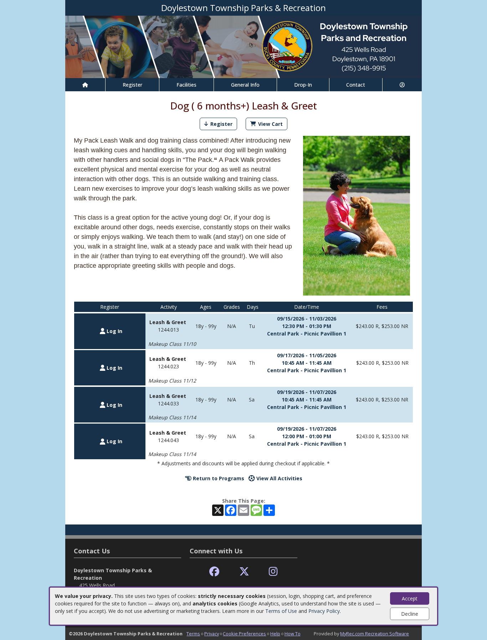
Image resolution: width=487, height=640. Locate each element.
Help (275, 633)
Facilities (186, 84)
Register (132, 84)
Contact (355, 84)
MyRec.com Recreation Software (374, 633)
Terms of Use (281, 611)
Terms (193, 633)
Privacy (211, 633)
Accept (409, 598)
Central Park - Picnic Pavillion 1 (306, 333)
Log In (113, 331)
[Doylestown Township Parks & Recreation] (243, 46)
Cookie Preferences (244, 633)
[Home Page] (85, 84)
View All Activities (278, 478)
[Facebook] (214, 572)
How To (292, 633)
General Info (245, 84)
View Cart (270, 124)
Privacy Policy (324, 611)
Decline (409, 613)
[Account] (402, 84)
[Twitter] (244, 572)
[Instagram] (273, 572)
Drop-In (303, 84)
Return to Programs (217, 478)
